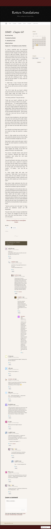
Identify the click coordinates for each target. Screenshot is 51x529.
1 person (20, 291)
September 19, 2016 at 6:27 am (13, 369)
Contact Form (35, 23)
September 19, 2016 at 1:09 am (13, 249)
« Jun (33, 48)
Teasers (24, 23)
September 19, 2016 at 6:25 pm (13, 422)
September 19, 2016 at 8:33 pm (19, 276)
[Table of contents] (19, 220)
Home (10, 23)
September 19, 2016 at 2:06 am (13, 357)
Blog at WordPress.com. (9, 523)
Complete (19, 23)
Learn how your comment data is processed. (15, 514)
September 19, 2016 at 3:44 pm (16, 263)
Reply (10, 258)
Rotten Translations (25, 12)
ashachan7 (23, 316)
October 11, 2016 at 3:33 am (18, 462)
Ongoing (14, 23)
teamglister (20, 297)
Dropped (29, 23)
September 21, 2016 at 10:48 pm (13, 473)
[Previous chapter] (11, 220)
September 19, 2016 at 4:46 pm (13, 405)
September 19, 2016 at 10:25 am (13, 380)
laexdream (16, 275)
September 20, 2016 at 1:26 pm (23, 319)
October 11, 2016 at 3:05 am (16, 450)
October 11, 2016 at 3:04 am (13, 486)
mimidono (13, 261)
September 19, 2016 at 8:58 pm (13, 433)
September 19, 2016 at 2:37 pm (13, 393)
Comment (23, 509)
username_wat (11, 379)
